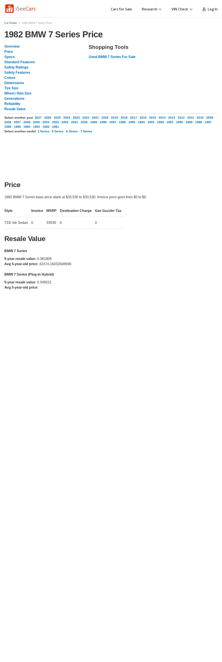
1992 (160, 122)
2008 (7, 122)
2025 (57, 117)
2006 (26, 122)
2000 (84, 122)
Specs (9, 57)
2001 (74, 122)
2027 (38, 117)
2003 (55, 122)
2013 (171, 117)
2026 (47, 117)
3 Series (43, 131)
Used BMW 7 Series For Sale (112, 57)
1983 (36, 126)
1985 (17, 126)
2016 (143, 117)
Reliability (12, 104)
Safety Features (17, 72)
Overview (12, 46)
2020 (104, 117)
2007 (17, 122)
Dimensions (14, 83)
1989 (189, 122)
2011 (190, 117)
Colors (9, 78)
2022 (85, 117)
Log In (212, 9)
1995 (131, 122)
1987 (208, 122)
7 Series (86, 131)
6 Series (72, 131)
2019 (114, 117)
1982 (45, 126)
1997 (112, 122)
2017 (133, 117)
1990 (179, 122)
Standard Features (19, 62)
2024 (66, 117)
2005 (36, 122)
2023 (76, 117)
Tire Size (11, 88)
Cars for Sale (121, 9)
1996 (122, 122)
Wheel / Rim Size (17, 93)
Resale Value (15, 109)
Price (8, 51)
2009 (209, 117)
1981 (55, 126)
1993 (150, 122)
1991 (169, 122)
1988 (198, 122)
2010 (200, 117)
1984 (26, 126)
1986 (7, 126)
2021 (95, 117)
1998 (103, 122)
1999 (93, 122)
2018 (124, 117)
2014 (162, 117)
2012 (181, 117)
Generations (14, 98)
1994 (141, 122)
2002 (65, 122)
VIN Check (179, 9)
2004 (45, 122)
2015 (152, 117)
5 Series (58, 131)
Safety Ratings (16, 67)
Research (149, 9)
